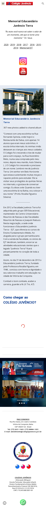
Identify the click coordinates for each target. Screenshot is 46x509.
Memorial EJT (26, 47)
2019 (12, 44)
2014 (15, 47)
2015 (38, 44)
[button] (3, 3)
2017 (25, 44)
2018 (19, 44)
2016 (32, 44)
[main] (23, 29)
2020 (6, 44)
